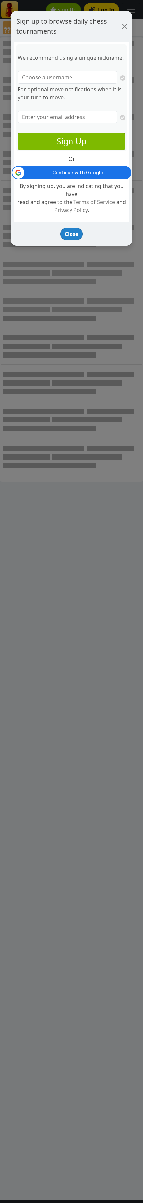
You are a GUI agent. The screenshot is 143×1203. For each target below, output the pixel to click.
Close (71, 234)
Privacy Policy (71, 210)
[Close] (124, 26)
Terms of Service (94, 202)
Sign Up (71, 141)
